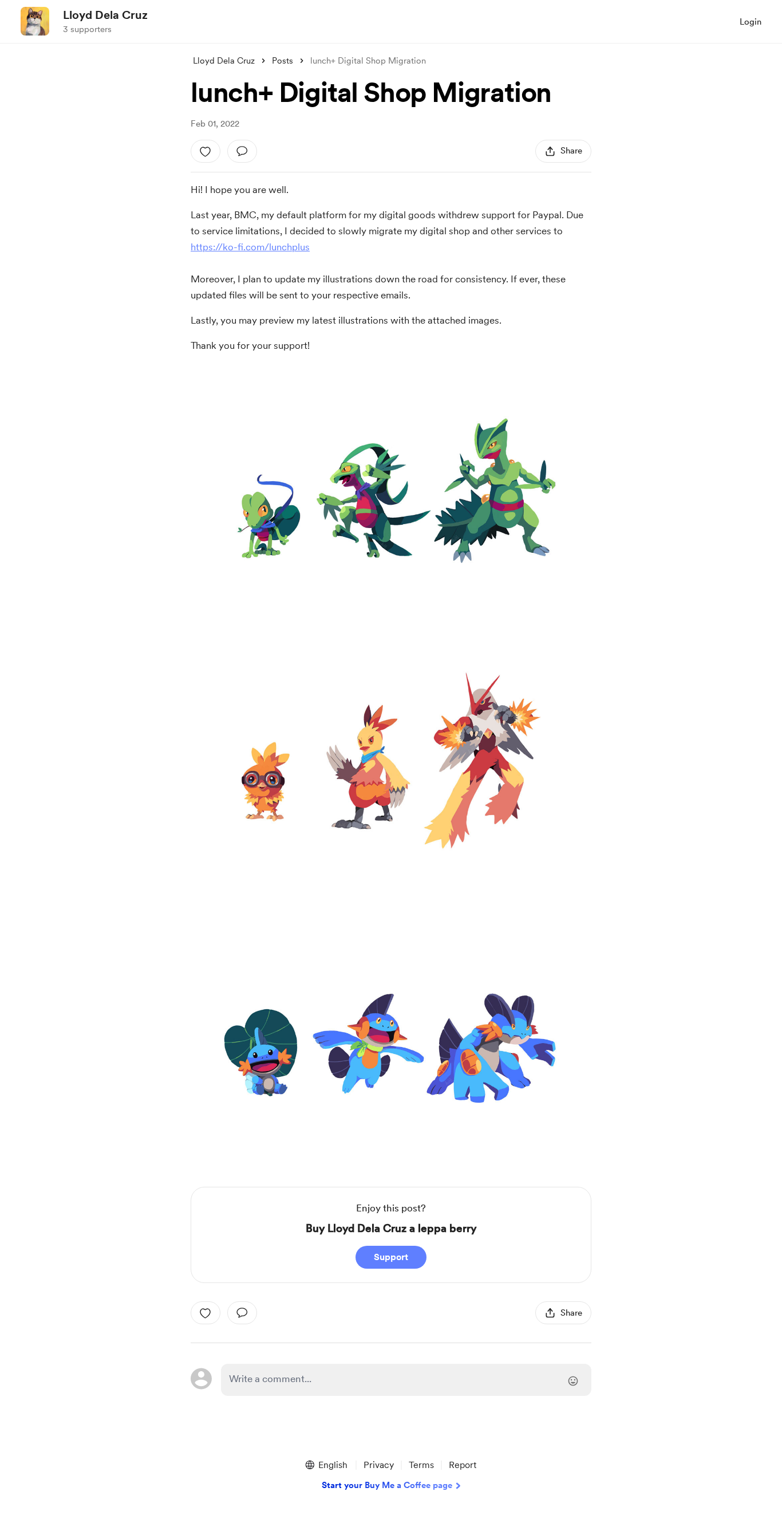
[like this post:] (205, 151)
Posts (282, 61)
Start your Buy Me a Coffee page (387, 1485)
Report (462, 1464)
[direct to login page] (406, 1380)
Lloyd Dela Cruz (105, 15)
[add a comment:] (242, 151)
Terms (421, 1464)
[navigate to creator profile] (35, 21)
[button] (325, 1465)
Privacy (379, 1464)
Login (750, 22)
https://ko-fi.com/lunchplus (250, 247)
